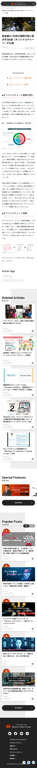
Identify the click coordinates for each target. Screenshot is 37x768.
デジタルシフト (8, 276)
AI (4, 663)
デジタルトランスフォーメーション (13, 280)
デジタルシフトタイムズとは (17, 739)
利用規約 (12, 758)
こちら (6, 261)
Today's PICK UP (29, 48)
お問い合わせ (13, 749)
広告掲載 (12, 755)
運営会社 (12, 746)
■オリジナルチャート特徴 (19, 84)
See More (18, 503)
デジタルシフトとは (15, 742)
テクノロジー (7, 558)
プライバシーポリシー (16, 752)
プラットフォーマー (8, 593)
